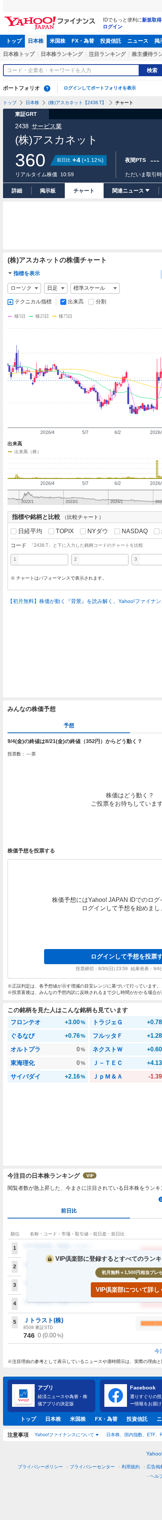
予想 (69, 725)
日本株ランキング (62, 54)
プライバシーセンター (92, 1466)
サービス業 (47, 126)
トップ (14, 41)
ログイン (112, 26)
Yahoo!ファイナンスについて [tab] (64, 1434)
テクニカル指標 (33, 301)
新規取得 (152, 20)
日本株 (36, 41)
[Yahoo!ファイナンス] (51, 18)
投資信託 (110, 41)
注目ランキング (107, 54)
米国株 (58, 41)
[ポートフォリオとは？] (47, 88)
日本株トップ (19, 54)
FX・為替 (83, 41)
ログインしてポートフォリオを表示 (100, 88)
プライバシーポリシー (40, 1466)
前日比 (69, 1211)
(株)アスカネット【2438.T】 (77, 102)
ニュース (137, 41)
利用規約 (131, 1466)
